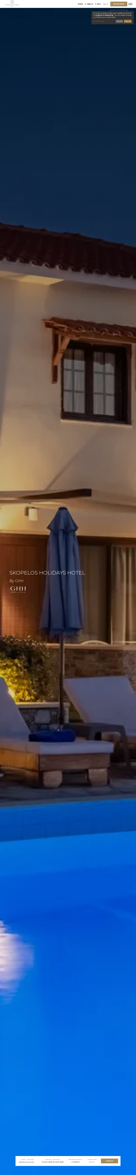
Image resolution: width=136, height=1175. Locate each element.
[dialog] (112, 17)
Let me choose (98, 21)
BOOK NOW (119, 4)
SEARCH (109, 1161)
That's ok (127, 21)
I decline (119, 21)
